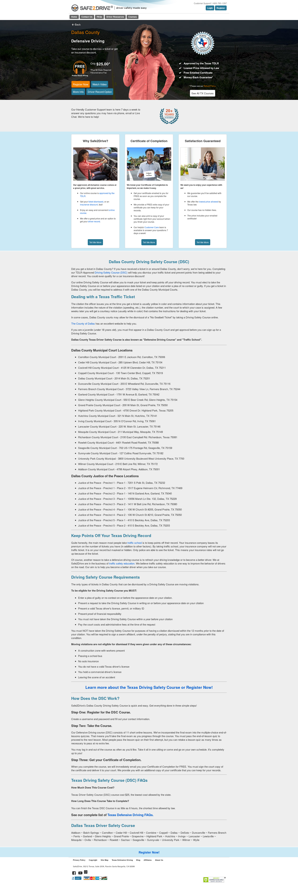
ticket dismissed (95, 201)
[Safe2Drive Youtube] (80, 873)
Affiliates (148, 860)
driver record (94, 221)
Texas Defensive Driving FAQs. (130, 814)
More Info (78, 91)
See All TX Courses (202, 93)
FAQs (99, 16)
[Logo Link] (92, 8)
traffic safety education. (122, 563)
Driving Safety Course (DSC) (111, 272)
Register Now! (149, 852)
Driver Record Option (100, 91)
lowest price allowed (208, 201)
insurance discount (89, 204)
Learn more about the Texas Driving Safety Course (132, 687)
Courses (132, 16)
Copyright (93, 860)
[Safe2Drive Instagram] (86, 873)
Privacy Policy (79, 860)
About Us (159, 860)
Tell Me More (95, 242)
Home (74, 16)
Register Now (80, 84)
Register (221, 7)
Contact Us (86, 16)
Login (210, 7)
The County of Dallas (83, 323)
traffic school (134, 542)
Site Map (104, 860)
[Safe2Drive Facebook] (74, 873)
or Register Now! (197, 687)
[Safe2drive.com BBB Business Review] (76, 878)
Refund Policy (210, 86)
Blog (138, 860)
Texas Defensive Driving (122, 860)
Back (78, 24)
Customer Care (152, 227)
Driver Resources (115, 16)
